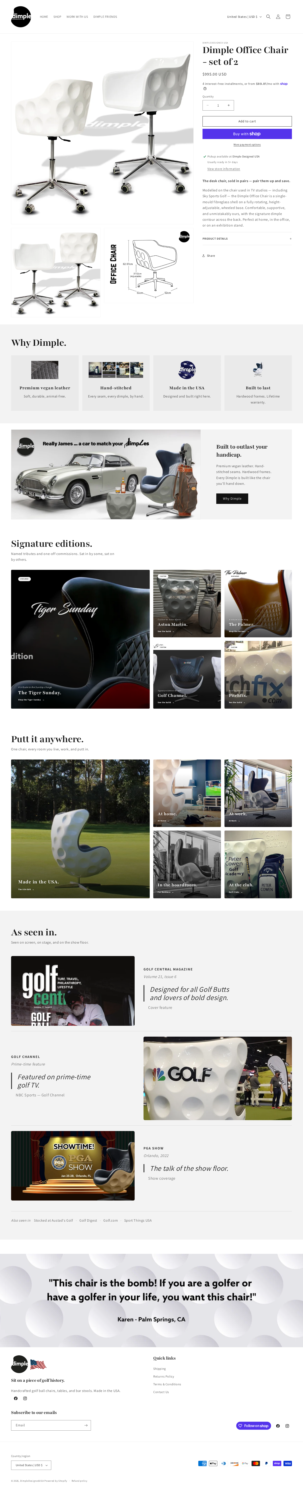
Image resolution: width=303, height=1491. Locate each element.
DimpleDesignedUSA (32, 1480)
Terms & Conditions (167, 1384)
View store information (223, 169)
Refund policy (79, 1480)
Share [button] (211, 256)
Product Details (215, 239)
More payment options (247, 144)
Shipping (159, 1369)
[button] (268, 17)
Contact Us (161, 1392)
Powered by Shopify (55, 1480)
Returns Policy (163, 1376)
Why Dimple (232, 498)
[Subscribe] (86, 1425)
